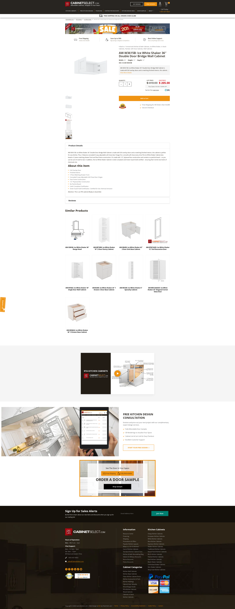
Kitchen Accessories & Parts (131, 579)
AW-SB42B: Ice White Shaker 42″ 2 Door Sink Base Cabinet (130, 248)
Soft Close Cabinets (137, 49)
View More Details (126, 73)
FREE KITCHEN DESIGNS (86, 11)
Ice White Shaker (87, 19)
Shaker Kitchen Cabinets (155, 546)
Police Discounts (128, 562)
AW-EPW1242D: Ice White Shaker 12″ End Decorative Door (157, 248)
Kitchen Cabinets (128, 597)
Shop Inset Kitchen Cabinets (156, 570)
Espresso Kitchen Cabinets (156, 544)
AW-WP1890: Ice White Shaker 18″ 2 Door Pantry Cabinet (104, 248)
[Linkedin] (75, 569)
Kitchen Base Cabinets (130, 574)
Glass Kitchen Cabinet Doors (132, 576)
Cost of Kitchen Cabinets (130, 549)
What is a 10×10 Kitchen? (131, 546)
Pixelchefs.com (107, 606)
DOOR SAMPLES (141, 11)
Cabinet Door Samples (130, 584)
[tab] (117, 145)
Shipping (126, 539)
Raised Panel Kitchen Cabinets (157, 552)
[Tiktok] (78, 569)
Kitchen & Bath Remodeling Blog (133, 554)
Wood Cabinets (128, 592)
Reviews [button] (72, 200)
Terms (116, 606)
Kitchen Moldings (128, 581)
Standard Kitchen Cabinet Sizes (132, 552)
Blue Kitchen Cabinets (154, 541)
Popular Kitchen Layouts (130, 544)
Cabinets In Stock (128, 594)
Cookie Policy (152, 606)
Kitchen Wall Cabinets (130, 571)
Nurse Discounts (128, 559)
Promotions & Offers (129, 541)
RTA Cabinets (79, 19)
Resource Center (128, 534)
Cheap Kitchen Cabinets (155, 534)
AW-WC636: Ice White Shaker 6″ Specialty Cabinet (131, 289)
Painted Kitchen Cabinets (155, 557)
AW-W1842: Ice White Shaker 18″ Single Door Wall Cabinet (77, 289)
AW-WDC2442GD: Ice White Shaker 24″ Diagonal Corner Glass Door (158, 290)
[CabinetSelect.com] (82, 4)
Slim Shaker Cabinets (154, 567)
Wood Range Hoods (129, 587)
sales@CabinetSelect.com (75, 561)
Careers (160, 606)
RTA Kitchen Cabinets (129, 589)
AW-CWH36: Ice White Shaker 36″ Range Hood (77, 248)
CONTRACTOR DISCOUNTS (112, 11)
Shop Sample (117, 487)
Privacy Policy (125, 606)
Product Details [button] (75, 145)
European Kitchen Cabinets (156, 536)
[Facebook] (66, 569)
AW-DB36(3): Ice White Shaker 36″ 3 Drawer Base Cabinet (77, 331)
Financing (126, 536)
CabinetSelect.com (70, 19)
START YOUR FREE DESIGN (138, 448)
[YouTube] (81, 569)
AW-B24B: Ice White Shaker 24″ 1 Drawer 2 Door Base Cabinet (104, 289)
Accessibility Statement (138, 606)
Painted (127, 49)
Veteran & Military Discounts (132, 557)
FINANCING (99, 11)
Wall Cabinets (148, 49)
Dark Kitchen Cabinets (155, 559)
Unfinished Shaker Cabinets (156, 564)
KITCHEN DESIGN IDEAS (128, 11)
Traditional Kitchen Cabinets (156, 549)
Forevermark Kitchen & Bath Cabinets (137, 46)
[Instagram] (72, 569)
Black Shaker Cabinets (155, 562)
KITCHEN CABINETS (71, 11)
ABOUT (150, 11)
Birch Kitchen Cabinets (155, 554)
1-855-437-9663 (164, 12)
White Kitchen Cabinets (155, 539)
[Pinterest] (69, 569)
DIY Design (136, 4)
